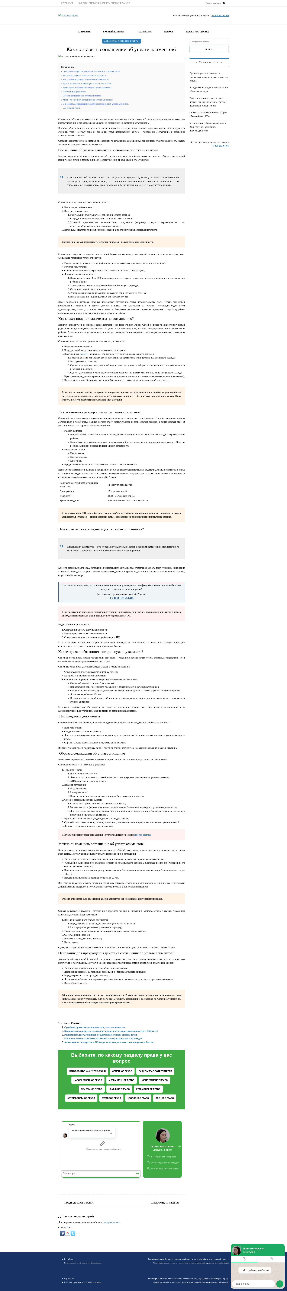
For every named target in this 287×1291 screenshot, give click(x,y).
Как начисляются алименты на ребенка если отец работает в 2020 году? (103, 1038)
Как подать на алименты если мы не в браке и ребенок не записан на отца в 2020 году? (111, 1031)
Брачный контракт (114, 32)
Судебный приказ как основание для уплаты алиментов (94, 1027)
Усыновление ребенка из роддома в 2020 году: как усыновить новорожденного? (208, 127)
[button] (62, 1233)
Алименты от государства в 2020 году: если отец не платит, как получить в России (108, 1042)
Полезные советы (128, 41)
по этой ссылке (142, 834)
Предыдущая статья (79, 1202)
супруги (84, 354)
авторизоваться (111, 1222)
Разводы (169, 32)
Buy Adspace (67, 3)
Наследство (145, 32)
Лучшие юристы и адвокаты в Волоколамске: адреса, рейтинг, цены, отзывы (209, 77)
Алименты (84, 32)
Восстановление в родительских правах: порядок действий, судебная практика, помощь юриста (208, 102)
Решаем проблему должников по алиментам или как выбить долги (100, 1034)
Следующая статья (165, 1202)
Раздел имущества (197, 32)
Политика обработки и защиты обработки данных (104, 3)
